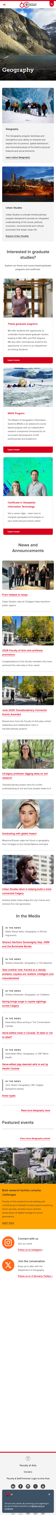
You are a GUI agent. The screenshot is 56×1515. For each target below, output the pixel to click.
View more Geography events (35, 1138)
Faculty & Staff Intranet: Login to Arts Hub (28, 1478)
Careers (28, 1471)
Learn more (8, 1223)
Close (49, 1496)
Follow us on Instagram (30, 1249)
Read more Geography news (35, 1110)
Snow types (9, 1096)
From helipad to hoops (15, 595)
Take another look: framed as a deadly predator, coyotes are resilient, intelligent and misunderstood (27, 974)
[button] (28, 125)
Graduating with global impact (19, 833)
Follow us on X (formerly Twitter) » (35, 1276)
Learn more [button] (14, 360)
